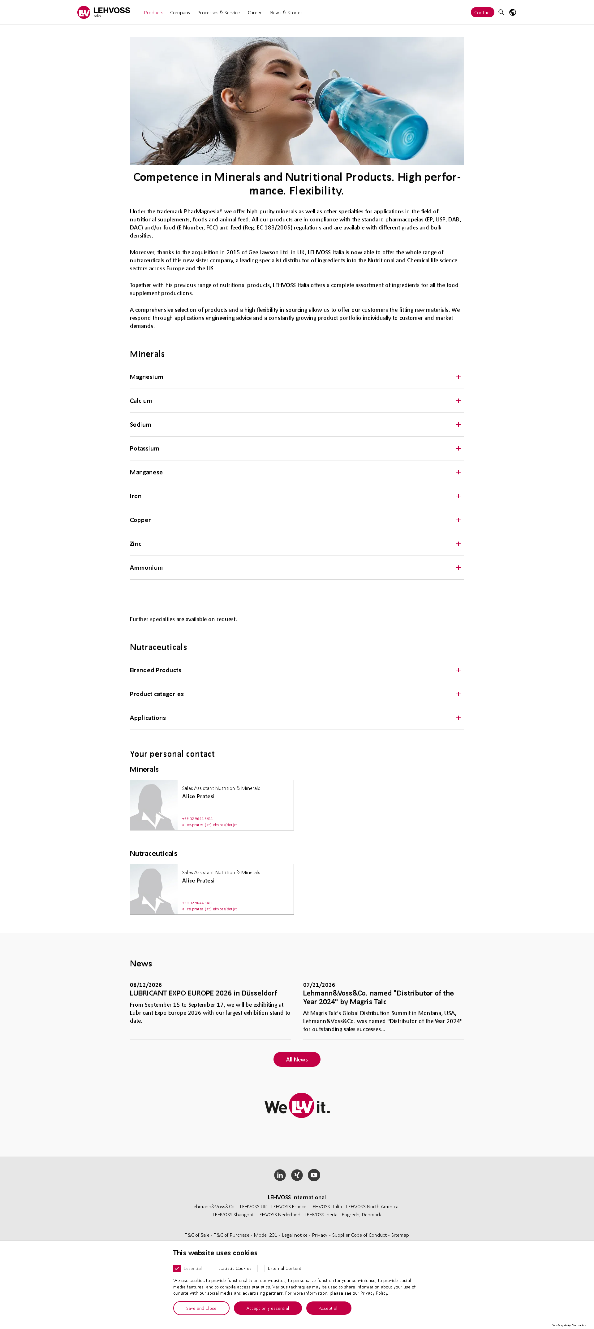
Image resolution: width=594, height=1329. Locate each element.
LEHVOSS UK (253, 1206)
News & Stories (286, 12)
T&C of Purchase (232, 1235)
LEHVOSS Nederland (278, 1214)
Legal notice (295, 1235)
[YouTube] (313, 1175)
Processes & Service (218, 12)
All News (297, 1059)
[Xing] (297, 1175)
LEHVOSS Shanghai (233, 1214)
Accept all (329, 1308)
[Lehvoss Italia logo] (103, 12)
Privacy (320, 1235)
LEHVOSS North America (372, 1206)
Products (153, 12)
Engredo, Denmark (361, 1214)
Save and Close (201, 1308)
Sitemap (400, 1235)
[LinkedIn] (280, 1175)
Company (180, 12)
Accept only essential (268, 1308)
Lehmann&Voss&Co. (214, 1206)
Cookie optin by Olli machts (569, 1325)
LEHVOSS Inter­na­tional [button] (297, 1197)
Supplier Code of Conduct (360, 1235)
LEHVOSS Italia (326, 1206)
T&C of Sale (198, 1235)
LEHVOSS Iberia (321, 1214)
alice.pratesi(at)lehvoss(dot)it (209, 824)
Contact (482, 12)
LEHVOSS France (288, 1206)
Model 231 (266, 1235)
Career (255, 12)
